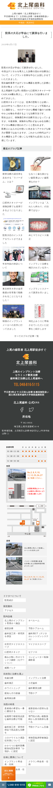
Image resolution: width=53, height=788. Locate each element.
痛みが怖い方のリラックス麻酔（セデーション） (15, 659)
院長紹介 (9, 600)
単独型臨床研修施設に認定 (38, 739)
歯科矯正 (9, 682)
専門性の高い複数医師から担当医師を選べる (38, 719)
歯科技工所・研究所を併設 (15, 635)
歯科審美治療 (35, 687)
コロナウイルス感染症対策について (15, 739)
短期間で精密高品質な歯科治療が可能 (15, 717)
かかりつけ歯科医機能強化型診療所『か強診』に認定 (15, 748)
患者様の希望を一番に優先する (15, 709)
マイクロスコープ (37, 643)
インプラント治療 (37, 677)
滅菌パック (10, 667)
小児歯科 (32, 682)
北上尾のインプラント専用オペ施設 (15, 622)
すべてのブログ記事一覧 (26, 335)
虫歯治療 (9, 677)
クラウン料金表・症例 (38, 763)
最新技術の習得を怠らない (38, 709)
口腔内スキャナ (12, 651)
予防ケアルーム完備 (38, 726)
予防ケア (32, 693)
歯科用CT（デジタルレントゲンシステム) (38, 636)
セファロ (32, 651)
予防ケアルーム (36, 628)
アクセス (9, 610)
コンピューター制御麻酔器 (38, 658)
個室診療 (9, 628)
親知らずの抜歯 (12, 693)
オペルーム (34, 620)
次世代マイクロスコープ (15, 645)
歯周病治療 (10, 698)
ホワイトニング (12, 687)
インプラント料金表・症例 (13, 763)
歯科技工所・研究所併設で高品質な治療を (15, 729)
